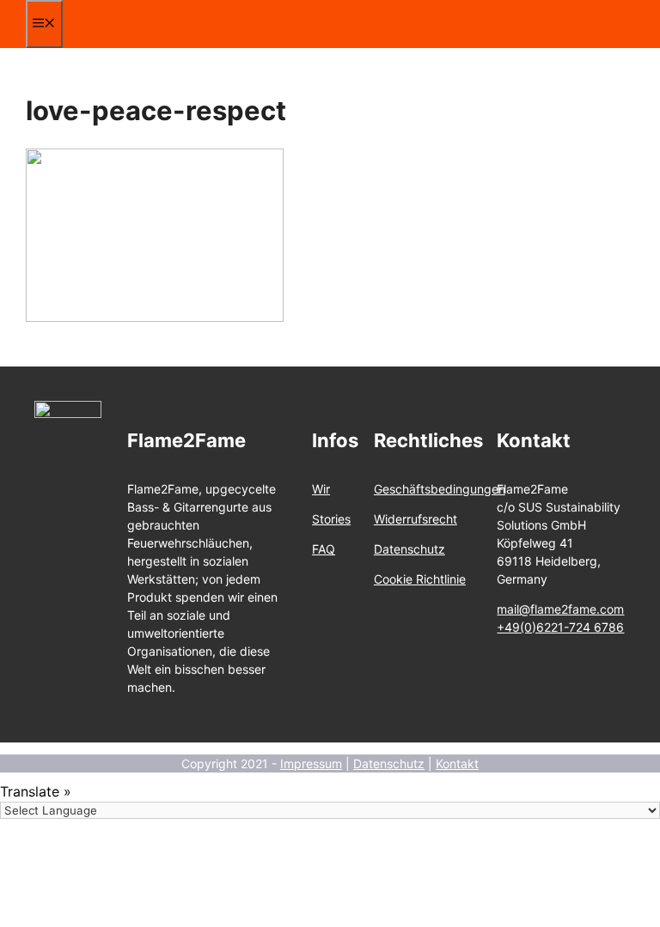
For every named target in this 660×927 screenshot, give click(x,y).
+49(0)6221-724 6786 (560, 627)
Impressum (311, 763)
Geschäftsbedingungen (439, 489)
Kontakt (457, 763)
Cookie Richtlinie (420, 579)
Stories (331, 519)
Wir (321, 489)
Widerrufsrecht (415, 519)
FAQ (323, 549)
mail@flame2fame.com (560, 609)
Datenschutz (409, 549)
